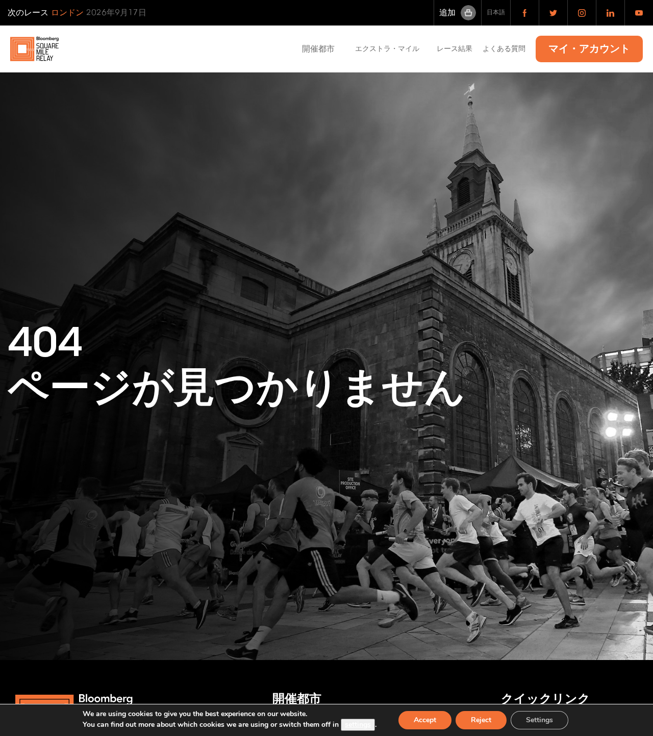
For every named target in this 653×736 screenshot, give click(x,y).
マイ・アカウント (589, 49)
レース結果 (454, 49)
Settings (539, 720)
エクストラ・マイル (390, 49)
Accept (425, 720)
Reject (481, 720)
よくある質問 (504, 49)
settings (358, 724)
